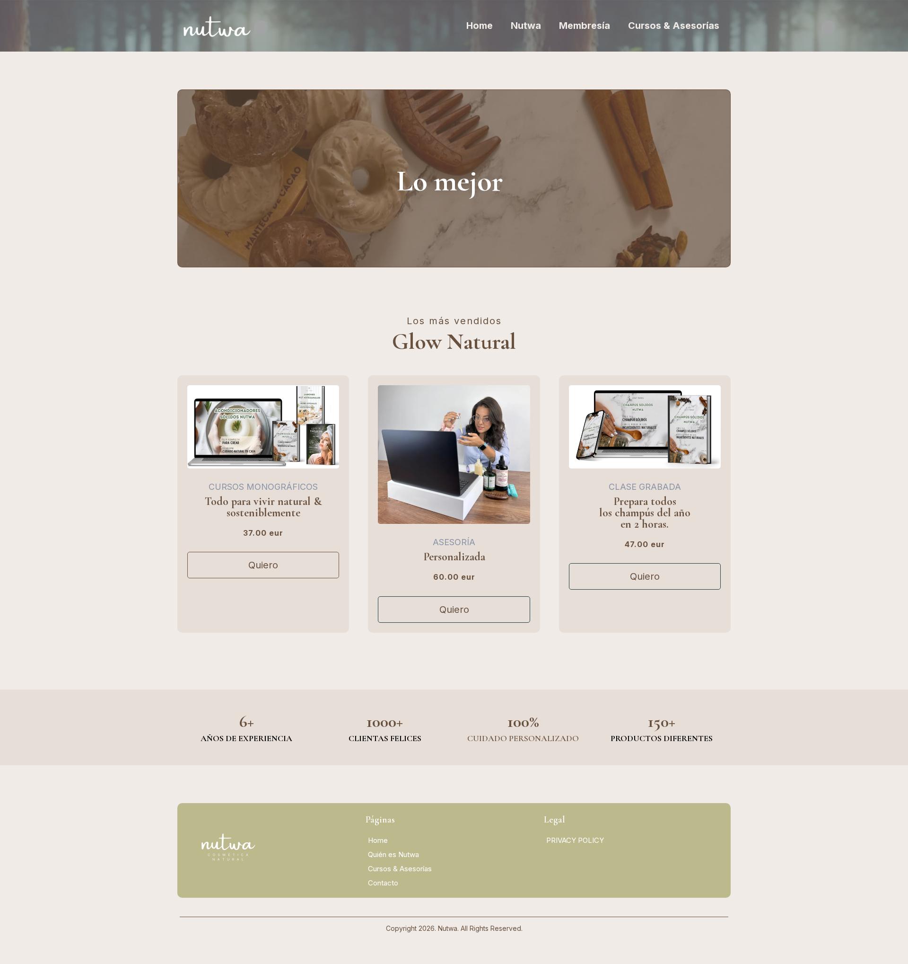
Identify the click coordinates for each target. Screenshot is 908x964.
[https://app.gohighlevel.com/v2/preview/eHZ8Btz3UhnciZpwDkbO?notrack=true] (275, 849)
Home (479, 25)
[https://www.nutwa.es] (217, 25)
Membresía (584, 25)
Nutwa (526, 25)
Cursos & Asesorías (673, 25)
